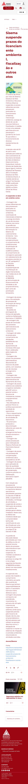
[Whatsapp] (9, 770)
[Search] (16, 8)
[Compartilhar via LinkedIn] (14, 667)
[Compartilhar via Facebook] (6, 667)
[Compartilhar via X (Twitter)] (10, 667)
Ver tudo (20, 679)
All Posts (6, 19)
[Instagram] (4, 770)
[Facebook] (7, 770)
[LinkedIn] (5, 770)
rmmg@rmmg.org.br (7, 768)
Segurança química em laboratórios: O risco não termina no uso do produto (14, 697)
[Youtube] (2, 770)
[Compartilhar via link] (18, 667)
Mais (13, 19)
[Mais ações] (21, 28)
